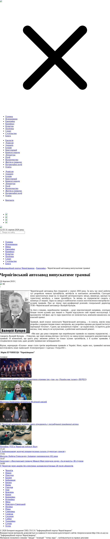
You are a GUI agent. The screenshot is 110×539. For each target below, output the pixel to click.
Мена (7, 502)
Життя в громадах (13, 162)
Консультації (11, 150)
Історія (8, 147)
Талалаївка (10, 521)
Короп (8, 494)
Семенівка (10, 511)
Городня (9, 487)
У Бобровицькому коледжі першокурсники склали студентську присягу (33, 451)
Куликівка (10, 499)
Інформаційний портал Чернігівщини (17, 268)
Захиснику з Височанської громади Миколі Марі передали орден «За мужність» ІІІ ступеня (41, 461)
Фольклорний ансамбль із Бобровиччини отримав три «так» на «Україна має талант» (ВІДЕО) (43, 379)
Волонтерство (11, 160)
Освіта (8, 167)
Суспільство (11, 133)
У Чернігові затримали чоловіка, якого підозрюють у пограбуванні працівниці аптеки (39, 424)
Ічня (7, 490)
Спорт (8, 131)
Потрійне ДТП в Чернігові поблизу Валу (19, 446)
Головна (9, 116)
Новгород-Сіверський (15, 504)
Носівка (9, 506)
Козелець (9, 492)
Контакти (9, 200)
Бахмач (8, 478)
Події (7, 157)
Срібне (8, 519)
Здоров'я (9, 145)
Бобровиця (10, 480)
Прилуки (9, 475)
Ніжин (8, 473)
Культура (9, 126)
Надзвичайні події (13, 164)
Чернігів (9, 470)
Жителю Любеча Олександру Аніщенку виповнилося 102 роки (29, 456)
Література (10, 155)
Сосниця (9, 516)
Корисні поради (12, 152)
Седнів (8, 523)
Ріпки (8, 509)
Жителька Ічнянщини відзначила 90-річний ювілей (23, 402)
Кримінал (9, 124)
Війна (8, 247)
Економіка (10, 121)
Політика (9, 128)
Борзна (8, 482)
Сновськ (9, 514)
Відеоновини (11, 119)
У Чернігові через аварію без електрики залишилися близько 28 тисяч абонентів (36, 466)
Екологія (9, 140)
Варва (8, 485)
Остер (8, 526)
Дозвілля (9, 143)
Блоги (8, 136)
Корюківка (10, 497)
